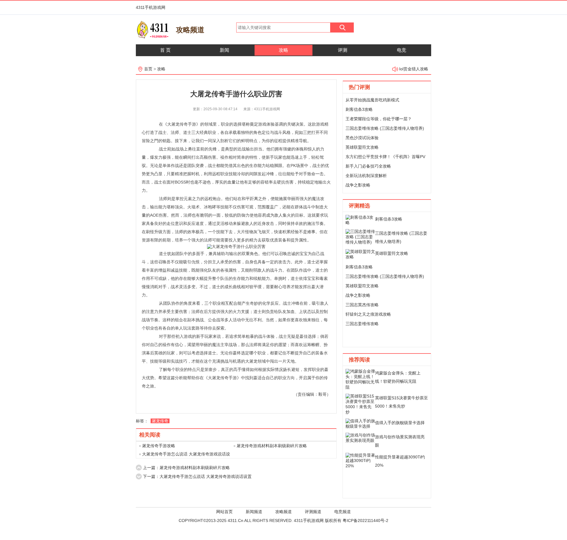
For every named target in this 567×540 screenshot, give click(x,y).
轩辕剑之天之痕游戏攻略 (368, 314)
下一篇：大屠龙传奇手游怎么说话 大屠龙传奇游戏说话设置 (197, 476)
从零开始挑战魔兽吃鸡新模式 (372, 100)
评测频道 (313, 511)
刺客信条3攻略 (359, 109)
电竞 (401, 50)
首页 (148, 69)
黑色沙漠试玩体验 (362, 137)
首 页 (165, 50)
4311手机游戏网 (150, 7)
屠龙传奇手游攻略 (158, 445)
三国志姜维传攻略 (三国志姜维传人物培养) (385, 128)
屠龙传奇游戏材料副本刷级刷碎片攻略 (272, 445)
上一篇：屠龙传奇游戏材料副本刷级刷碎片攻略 (186, 467)
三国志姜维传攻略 (362, 323)
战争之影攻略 (358, 185)
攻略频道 (283, 511)
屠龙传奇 (160, 421)
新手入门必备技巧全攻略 (368, 166)
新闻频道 (254, 511)
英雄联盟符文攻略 (362, 147)
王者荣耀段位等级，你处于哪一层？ (379, 118)
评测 (342, 50)
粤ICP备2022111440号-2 (365, 520)
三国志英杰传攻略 (362, 304)
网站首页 (224, 511)
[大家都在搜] (342, 31)
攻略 (283, 50)
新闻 (224, 50)
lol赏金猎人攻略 (413, 69)
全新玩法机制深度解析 (366, 175)
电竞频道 (342, 511)
